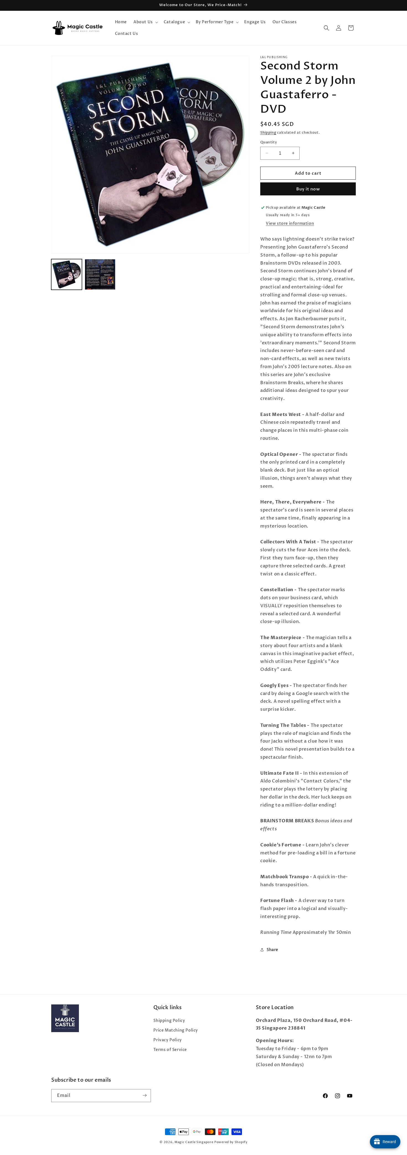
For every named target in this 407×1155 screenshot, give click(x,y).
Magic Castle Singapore (193, 1142)
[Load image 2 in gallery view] (100, 274)
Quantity (268, 141)
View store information (290, 223)
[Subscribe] (144, 1095)
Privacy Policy (167, 1040)
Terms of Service (170, 1049)
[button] (145, 22)
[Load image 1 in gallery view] (66, 274)
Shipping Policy (169, 1020)
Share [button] (272, 949)
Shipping (268, 132)
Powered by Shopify (231, 1142)
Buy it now (308, 189)
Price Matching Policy (175, 1030)
